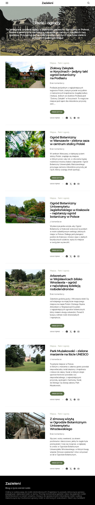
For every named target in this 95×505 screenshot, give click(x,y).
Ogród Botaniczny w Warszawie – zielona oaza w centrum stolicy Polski (69, 140)
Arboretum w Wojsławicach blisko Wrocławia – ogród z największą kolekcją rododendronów (66, 282)
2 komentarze (55, 222)
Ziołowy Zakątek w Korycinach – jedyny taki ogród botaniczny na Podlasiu (69, 73)
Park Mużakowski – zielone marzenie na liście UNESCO (69, 352)
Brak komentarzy (57, 83)
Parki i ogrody (63, 63)
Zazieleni (47, 3)
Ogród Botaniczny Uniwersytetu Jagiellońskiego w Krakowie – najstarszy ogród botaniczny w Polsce (69, 209)
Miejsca (53, 63)
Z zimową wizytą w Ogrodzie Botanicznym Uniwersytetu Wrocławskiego (68, 424)
